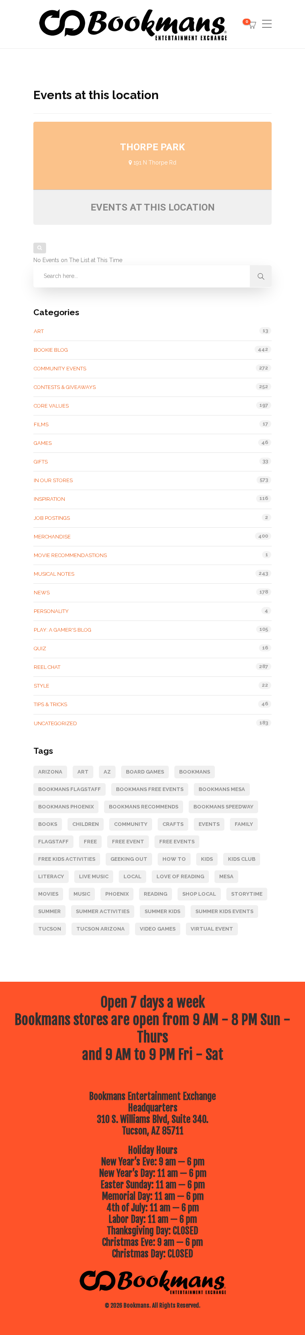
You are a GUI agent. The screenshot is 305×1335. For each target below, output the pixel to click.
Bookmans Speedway (223, 807)
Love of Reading (180, 876)
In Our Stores (53, 480)
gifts (41, 462)
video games (158, 929)
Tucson (49, 929)
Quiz (40, 648)
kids (207, 859)
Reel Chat (47, 667)
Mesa (226, 876)
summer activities (102, 911)
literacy (51, 876)
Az (107, 772)
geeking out (128, 859)
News (42, 593)
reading (155, 894)
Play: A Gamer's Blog (62, 630)
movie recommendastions (70, 555)
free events (177, 842)
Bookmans (194, 772)
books (47, 824)
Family (244, 824)
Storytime (247, 894)
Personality (51, 611)
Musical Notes (54, 574)
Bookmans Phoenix (66, 807)
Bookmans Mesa (222, 789)
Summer (49, 911)
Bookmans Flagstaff (69, 789)
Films (41, 424)
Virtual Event (212, 929)
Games (43, 443)
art (83, 772)
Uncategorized (55, 723)
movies (48, 894)
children (85, 824)
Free (90, 842)
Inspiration (49, 499)
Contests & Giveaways (65, 387)
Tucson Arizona (100, 929)
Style (41, 686)
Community (130, 824)
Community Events (60, 369)
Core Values (51, 406)
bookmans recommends (143, 807)
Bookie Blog (51, 350)
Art (39, 331)
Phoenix (117, 894)
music (81, 894)
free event (128, 842)
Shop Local (199, 894)
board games (145, 772)
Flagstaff (53, 842)
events (209, 824)
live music (93, 876)
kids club (241, 859)
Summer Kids (162, 911)
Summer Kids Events (224, 911)
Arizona (50, 772)
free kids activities (66, 859)
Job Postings (52, 518)
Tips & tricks (50, 704)
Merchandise (52, 537)
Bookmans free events (149, 789)
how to (174, 859)
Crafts (172, 824)
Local (132, 876)
